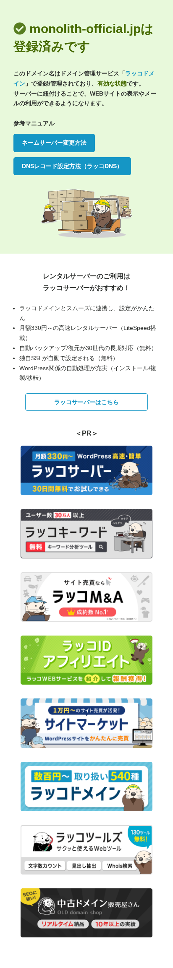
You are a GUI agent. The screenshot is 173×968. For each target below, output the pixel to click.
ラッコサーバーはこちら (86, 402)
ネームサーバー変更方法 (54, 142)
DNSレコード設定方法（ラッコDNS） (72, 166)
